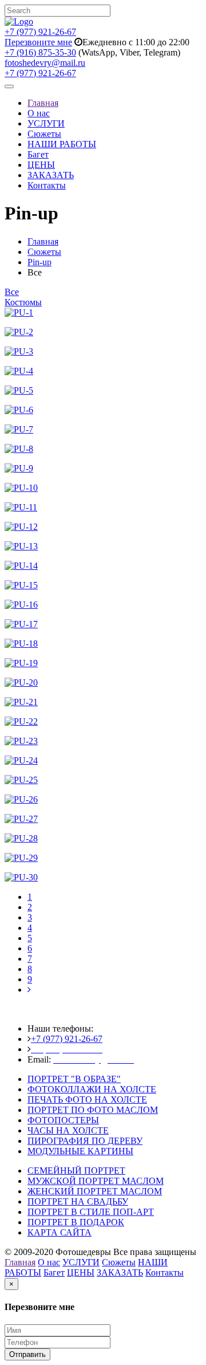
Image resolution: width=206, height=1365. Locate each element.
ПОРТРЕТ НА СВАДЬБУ (77, 1201)
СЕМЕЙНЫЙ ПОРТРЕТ (76, 1170)
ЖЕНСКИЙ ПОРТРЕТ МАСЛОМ (94, 1191)
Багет (38, 154)
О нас (38, 113)
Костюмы (23, 302)
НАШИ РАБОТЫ (61, 144)
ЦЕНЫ (41, 165)
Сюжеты (44, 134)
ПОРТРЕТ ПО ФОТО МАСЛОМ (92, 1110)
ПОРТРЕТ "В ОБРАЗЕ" (74, 1079)
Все (12, 292)
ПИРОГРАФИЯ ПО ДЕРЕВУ (84, 1141)
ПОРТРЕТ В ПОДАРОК (75, 1222)
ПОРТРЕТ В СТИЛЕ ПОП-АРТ (90, 1212)
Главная (42, 103)
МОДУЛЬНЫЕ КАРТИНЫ (80, 1151)
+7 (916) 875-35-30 (40, 52)
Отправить (27, 1354)
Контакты (46, 185)
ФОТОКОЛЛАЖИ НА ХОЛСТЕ (91, 1089)
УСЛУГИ (46, 123)
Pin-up (39, 262)
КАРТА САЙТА (59, 1232)
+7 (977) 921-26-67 (40, 32)
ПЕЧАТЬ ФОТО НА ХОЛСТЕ (87, 1099)
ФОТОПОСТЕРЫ (63, 1120)
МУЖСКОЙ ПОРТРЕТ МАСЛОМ (95, 1181)
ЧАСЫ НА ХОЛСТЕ (68, 1130)
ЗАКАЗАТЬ (50, 175)
